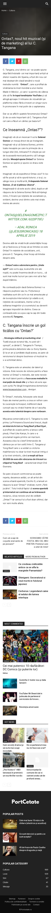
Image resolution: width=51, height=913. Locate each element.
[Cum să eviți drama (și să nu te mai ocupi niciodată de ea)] (14, 735)
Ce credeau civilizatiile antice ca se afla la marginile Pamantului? (30, 567)
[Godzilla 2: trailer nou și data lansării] (10, 683)
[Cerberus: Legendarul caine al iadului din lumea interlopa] (10, 594)
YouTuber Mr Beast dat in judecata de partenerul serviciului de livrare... (30, 696)
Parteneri (22, 899)
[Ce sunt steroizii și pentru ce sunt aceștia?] (10, 837)
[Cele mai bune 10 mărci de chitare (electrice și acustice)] (10, 824)
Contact (36, 904)
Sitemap (12, 899)
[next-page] (9, 605)
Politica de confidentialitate (16, 901)
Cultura (12, 10)
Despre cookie (34, 899)
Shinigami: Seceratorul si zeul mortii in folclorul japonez (31, 580)
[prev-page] (4, 605)
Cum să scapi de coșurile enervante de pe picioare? (13, 541)
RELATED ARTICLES (13, 557)
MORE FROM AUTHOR (35, 557)
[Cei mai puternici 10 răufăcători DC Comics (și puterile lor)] (25, 646)
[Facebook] (5, 61)
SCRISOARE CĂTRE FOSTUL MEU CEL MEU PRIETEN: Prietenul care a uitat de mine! (37, 542)
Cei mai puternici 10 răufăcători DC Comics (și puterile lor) (23, 667)
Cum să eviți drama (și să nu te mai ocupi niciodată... (13, 748)
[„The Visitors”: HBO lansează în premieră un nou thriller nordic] (14, 760)
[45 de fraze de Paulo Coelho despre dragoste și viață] (10, 851)
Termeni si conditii (36, 901)
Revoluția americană (29, 707)
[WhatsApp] (25, 61)
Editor (5, 673)
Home (4, 10)
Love (5, 741)
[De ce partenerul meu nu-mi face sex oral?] (37, 735)
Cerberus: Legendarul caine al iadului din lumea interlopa (33, 594)
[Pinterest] (19, 61)
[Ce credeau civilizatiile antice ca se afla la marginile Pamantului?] (10, 567)
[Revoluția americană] (10, 710)
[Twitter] (12, 61)
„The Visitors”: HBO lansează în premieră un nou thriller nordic (13, 773)
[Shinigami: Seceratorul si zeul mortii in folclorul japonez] (10, 581)
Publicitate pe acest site (21, 904)
